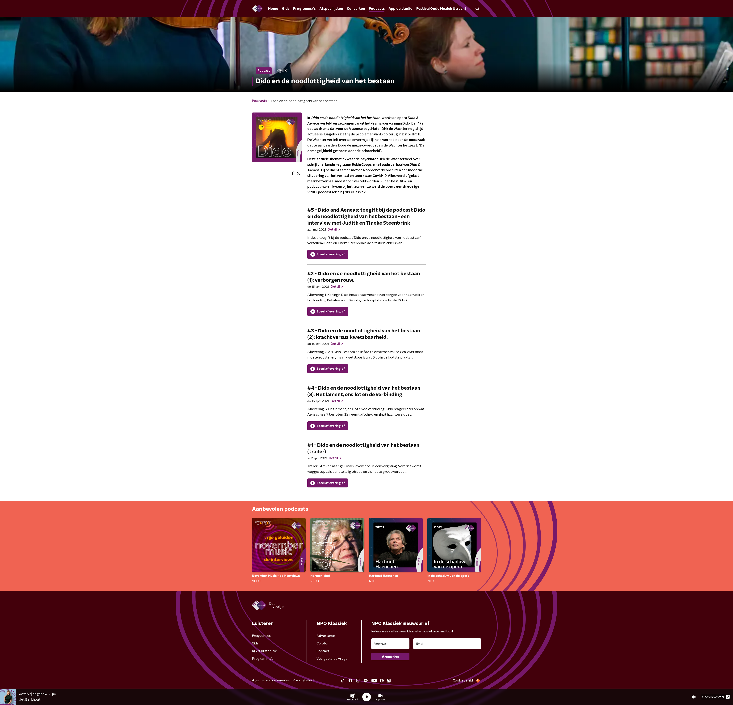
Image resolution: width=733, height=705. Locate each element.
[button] (352, 697)
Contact (322, 651)
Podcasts (377, 9)
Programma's (304, 9)
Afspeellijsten (331, 9)
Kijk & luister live (264, 651)
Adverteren (325, 636)
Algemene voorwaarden (271, 680)
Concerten (356, 9)
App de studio (400, 9)
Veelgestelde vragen (332, 658)
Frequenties (261, 636)
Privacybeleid (303, 680)
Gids (285, 9)
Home (273, 9)
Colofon (322, 643)
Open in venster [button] (713, 697)
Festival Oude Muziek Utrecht (441, 9)
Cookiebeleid (463, 680)
